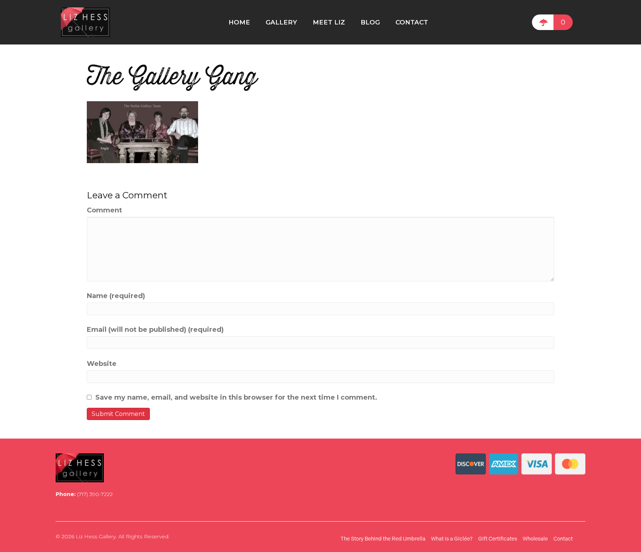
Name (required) (116, 296)
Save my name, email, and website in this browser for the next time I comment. (236, 397)
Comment (104, 210)
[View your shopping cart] (542, 22)
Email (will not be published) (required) (155, 329)
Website (101, 364)
